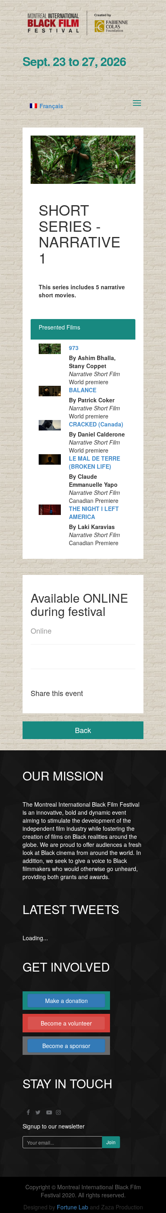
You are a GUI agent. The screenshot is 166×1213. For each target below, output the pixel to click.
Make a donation (66, 1001)
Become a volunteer (66, 1023)
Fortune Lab (72, 1207)
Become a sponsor (66, 1046)
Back (83, 730)
